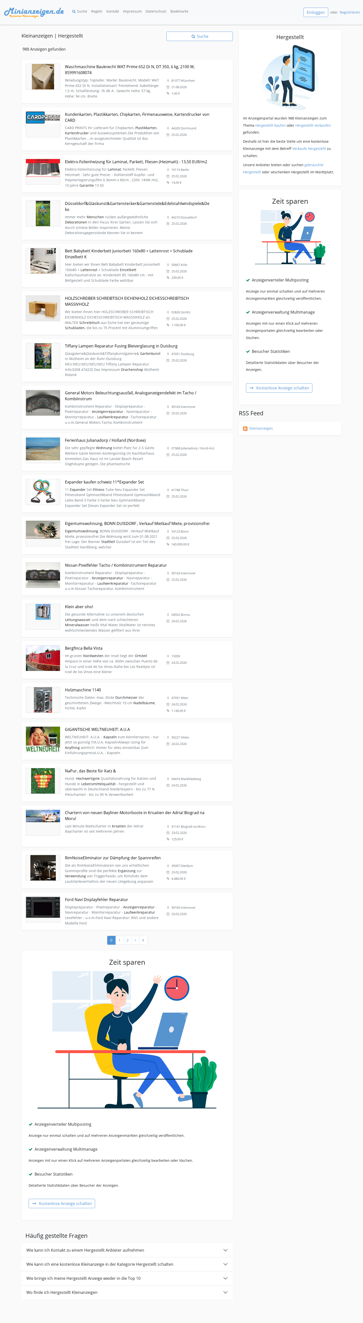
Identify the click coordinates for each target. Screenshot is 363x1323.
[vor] (135, 940)
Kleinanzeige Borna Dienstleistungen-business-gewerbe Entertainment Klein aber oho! (94, 602)
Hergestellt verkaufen (313, 125)
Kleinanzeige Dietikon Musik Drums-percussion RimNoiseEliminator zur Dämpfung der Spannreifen (104, 853)
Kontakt (112, 11)
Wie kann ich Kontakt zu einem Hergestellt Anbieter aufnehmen (85, 1250)
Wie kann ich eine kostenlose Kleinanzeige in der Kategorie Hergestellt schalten (99, 1264)
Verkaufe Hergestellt (309, 148)
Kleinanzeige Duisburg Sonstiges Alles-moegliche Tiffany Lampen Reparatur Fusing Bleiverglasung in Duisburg (113, 341)
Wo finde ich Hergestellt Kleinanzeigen (62, 1292)
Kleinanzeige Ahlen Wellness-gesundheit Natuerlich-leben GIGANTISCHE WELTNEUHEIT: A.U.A (99, 725)
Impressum (132, 11)
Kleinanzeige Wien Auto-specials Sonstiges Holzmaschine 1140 (73, 685)
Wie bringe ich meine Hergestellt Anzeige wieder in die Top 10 (83, 1278)
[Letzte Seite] (143, 940)
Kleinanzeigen (261, 428)
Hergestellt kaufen (270, 125)
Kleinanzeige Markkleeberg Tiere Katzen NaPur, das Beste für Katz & (78, 766)
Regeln (96, 11)
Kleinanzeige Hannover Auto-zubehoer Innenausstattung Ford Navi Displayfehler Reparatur (98, 895)
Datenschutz (156, 11)
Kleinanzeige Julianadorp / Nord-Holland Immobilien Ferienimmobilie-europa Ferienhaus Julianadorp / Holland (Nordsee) (122, 436)
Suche (82, 11)
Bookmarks (179, 11)
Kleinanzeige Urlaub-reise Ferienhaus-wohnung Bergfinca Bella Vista (79, 643)
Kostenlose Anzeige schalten (65, 1203)
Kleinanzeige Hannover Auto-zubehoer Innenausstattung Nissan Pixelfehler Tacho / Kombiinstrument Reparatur (115, 561)
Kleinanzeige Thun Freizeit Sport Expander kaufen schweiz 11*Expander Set (85, 477)
